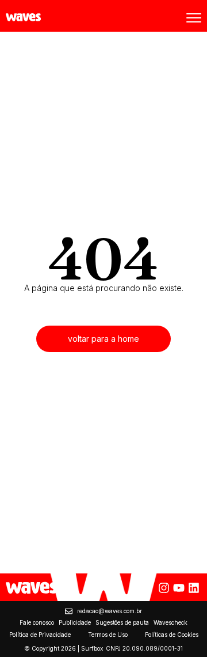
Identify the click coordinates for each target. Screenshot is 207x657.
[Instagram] (163, 587)
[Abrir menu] (193, 17)
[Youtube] (178, 587)
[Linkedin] (193, 587)
